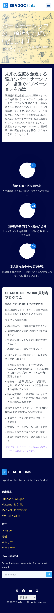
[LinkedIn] (17, 590)
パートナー (9, 547)
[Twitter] (23, 590)
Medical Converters (14, 510)
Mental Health (11, 515)
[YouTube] (30, 590)
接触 (4, 536)
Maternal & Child (12, 504)
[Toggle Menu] (48, 5)
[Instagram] (37, 590)
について (7, 531)
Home (5, 48)
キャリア (7, 542)
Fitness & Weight (13, 499)
